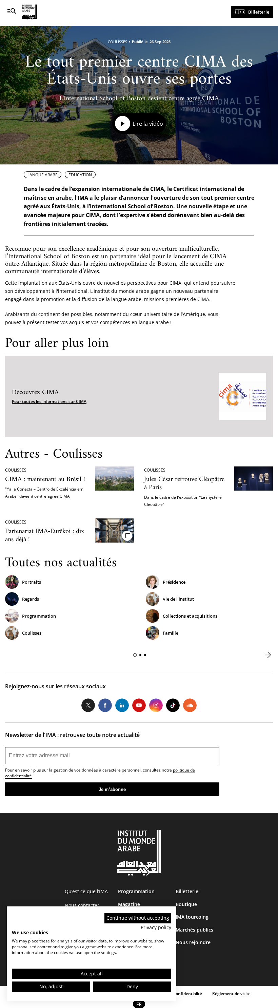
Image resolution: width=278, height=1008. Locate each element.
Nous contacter (82, 905)
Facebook (105, 705)
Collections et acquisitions (190, 616)
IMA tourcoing (192, 917)
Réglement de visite (231, 993)
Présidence (174, 582)
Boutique (186, 904)
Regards (30, 599)
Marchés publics (194, 929)
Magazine (129, 904)
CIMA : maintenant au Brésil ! (45, 479)
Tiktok (173, 705)
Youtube (139, 705)
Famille (170, 633)
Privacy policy (156, 927)
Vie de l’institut (178, 599)
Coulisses (31, 633)
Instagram (156, 705)
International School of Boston (131, 206)
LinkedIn (122, 705)
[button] (135, 655)
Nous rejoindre (193, 942)
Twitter (88, 705)
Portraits (31, 582)
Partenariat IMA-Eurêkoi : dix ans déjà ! (44, 536)
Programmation (39, 616)
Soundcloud (190, 705)
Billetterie (258, 12)
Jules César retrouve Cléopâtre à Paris (184, 484)
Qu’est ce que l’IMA (86, 891)
